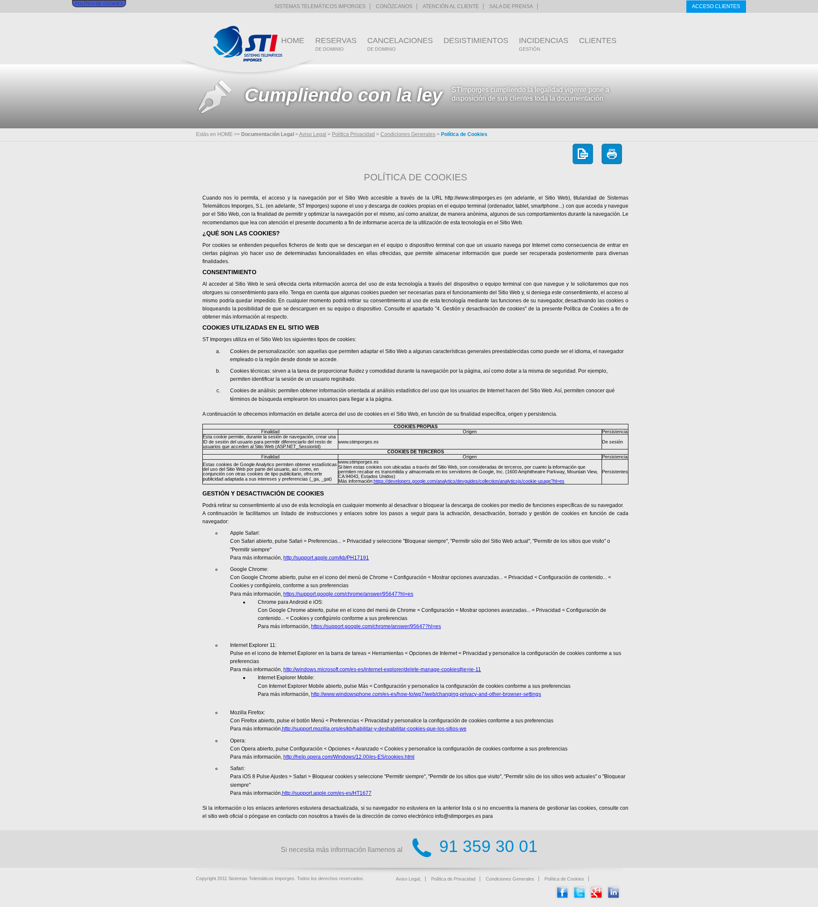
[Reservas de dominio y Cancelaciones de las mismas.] (248, 43)
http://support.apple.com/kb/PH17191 (326, 558)
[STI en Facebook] (562, 897)
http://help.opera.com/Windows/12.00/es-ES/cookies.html (349, 757)
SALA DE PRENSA (511, 6)
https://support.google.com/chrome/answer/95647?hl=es (348, 594)
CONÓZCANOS (394, 6)
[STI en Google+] (596, 897)
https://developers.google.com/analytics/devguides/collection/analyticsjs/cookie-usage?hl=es (469, 481)
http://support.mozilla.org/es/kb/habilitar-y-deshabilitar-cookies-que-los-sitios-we (374, 729)
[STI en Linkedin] (613, 897)
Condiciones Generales (407, 134)
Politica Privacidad (353, 134)
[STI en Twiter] (579, 897)
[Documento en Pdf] (583, 153)
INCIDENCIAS (543, 44)
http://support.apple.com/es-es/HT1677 (327, 793)
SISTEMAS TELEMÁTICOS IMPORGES (320, 6)
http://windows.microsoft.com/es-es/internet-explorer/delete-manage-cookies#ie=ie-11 (382, 669)
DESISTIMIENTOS (476, 40)
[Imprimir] (612, 153)
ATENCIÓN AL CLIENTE (451, 6)
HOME (292, 40)
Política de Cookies (564, 878)
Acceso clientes (716, 6)
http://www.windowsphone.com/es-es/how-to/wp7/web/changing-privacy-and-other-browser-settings (426, 694)
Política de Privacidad (453, 878)
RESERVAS (336, 44)
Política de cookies (99, 3)
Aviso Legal (312, 134)
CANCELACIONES (400, 44)
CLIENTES (597, 40)
